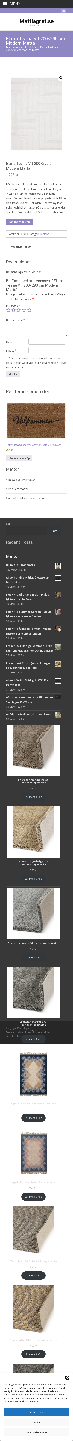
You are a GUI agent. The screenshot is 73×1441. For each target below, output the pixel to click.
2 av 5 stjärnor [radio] (13, 310)
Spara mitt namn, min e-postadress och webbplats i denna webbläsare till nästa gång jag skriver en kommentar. (36, 362)
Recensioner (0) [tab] (20, 246)
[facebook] (63, 12)
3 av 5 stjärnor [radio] (18, 310)
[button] (67, 1377)
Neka (36, 1422)
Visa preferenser (36, 1432)
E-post (11, 350)
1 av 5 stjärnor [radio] (8, 310)
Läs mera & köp (19, 222)
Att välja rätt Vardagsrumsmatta (27, 498)
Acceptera (36, 1412)
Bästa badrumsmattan (22, 479)
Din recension (15, 320)
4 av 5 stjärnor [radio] (24, 310)
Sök (8, 523)
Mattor (44, 234)
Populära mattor (18, 489)
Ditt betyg (13, 305)
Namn (11, 342)
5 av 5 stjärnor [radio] (29, 310)
